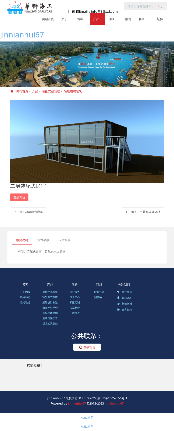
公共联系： (87, 335)
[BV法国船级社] (55, 380)
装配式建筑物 (51, 91)
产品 (35, 91)
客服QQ (126, 298)
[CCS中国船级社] (29, 380)
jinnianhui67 (22, 34)
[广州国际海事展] (114, 385)
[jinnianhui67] (29, 7)
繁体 (160, 19)
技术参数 (43, 240)
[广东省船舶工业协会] (109, 380)
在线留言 (89, 347)
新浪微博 (126, 303)
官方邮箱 (126, 309)
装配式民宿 (34, 251)
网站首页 (48, 19)
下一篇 (142, 212)
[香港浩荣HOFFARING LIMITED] (105, 370)
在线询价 (19, 197)
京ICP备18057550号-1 (112, 398)
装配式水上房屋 (55, 251)
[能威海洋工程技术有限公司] (80, 375)
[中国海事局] (112, 375)
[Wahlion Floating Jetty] (86, 365)
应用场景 (64, 240)
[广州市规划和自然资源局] (143, 375)
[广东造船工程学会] (61, 385)
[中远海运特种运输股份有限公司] (35, 375)
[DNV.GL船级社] (80, 380)
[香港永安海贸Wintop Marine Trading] (52, 370)
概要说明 (22, 240)
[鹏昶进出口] (139, 370)
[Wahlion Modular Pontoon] (127, 365)
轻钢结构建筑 (73, 91)
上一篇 (28, 212)
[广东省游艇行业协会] (142, 380)
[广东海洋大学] (88, 385)
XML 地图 (87, 418)
